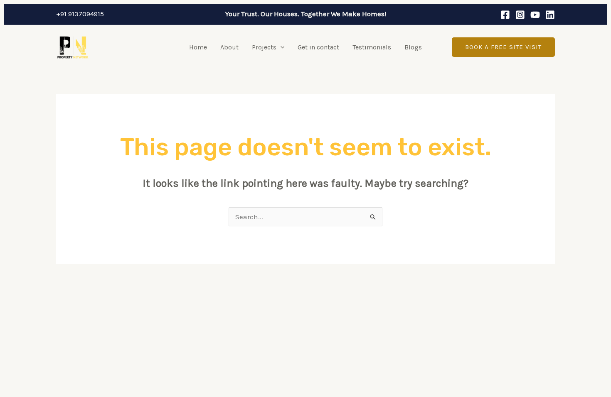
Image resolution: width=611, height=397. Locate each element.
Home (198, 47)
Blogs (413, 47)
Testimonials (371, 47)
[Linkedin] (550, 15)
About (229, 47)
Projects (264, 47)
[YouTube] (535, 15)
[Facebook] (505, 15)
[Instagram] (520, 15)
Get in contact (318, 47)
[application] (280, 47)
